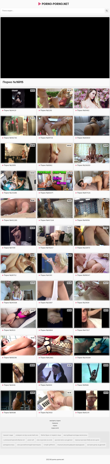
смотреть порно (55, 420)
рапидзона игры (8, 445)
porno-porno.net (55, 4)
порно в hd (55, 428)
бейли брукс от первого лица (51, 435)
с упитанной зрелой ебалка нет (14, 440)
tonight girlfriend (49, 445)
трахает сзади (8, 435)
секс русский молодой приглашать (29, 445)
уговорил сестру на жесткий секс (27, 435)
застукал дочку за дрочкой (96, 445)
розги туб (31, 440)
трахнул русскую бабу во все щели (87, 440)
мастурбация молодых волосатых (75, 435)
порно (55, 425)
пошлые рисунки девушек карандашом (70, 445)
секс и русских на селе (44, 440)
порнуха (55, 423)
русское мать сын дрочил (63, 440)
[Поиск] (107, 11)
